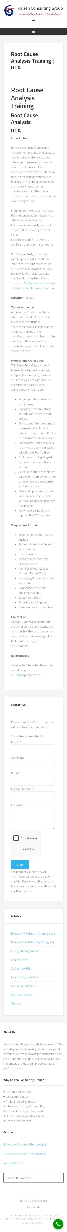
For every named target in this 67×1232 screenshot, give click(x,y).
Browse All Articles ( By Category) (32, 942)
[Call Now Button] (58, 1224)
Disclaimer (36, 1222)
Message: (18, 804)
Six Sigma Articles (22, 968)
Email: (15, 773)
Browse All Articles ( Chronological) (33, 933)
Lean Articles (19, 959)
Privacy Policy (38, 1219)
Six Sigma (30, 283)
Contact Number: (22, 789)
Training (19, 675)
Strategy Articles (21, 994)
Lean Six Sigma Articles (25, 977)
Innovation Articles (23, 986)
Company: (17, 757)
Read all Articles (13, 1163)
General (16, 1003)
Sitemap (21, 1219)
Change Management (24, 951)
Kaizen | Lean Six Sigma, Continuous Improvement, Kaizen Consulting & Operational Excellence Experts (33, 11)
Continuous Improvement (32, 288)
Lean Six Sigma (46, 283)
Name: (16, 742)
